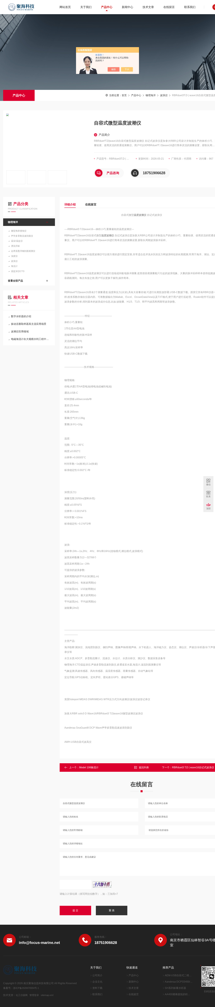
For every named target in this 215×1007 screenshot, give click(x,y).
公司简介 (97, 975)
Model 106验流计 (89, 767)
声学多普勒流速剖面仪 (22, 236)
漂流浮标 (15, 246)
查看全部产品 (15, 280)
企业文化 (97, 981)
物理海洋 (151, 95)
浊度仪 (14, 256)
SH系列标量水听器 (175, 988)
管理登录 (34, 995)
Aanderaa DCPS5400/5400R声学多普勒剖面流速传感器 (178, 981)
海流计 (14, 266)
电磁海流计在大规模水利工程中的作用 (30, 339)
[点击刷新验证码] (102, 884)
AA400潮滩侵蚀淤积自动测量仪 (178, 994)
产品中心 (106, 7)
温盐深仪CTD (17, 271)
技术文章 (148, 7)
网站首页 (65, 7)
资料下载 (97, 988)
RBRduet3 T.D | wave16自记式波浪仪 (193, 767)
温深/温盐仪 (17, 241)
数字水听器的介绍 (21, 316)
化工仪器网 (22, 995)
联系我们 (189, 7)
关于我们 (86, 7)
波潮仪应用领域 (20, 331)
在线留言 (169, 7)
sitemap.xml (47, 995)
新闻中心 (127, 7)
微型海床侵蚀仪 (18, 231)
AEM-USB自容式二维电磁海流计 (178, 975)
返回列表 (144, 767)
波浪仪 (164, 95)
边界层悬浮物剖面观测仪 (23, 251)
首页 (124, 95)
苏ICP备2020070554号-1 (26, 988)
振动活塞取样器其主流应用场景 (28, 324)
